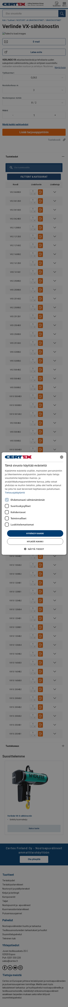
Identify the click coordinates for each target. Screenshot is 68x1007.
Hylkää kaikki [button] (35, 541)
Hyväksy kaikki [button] (35, 533)
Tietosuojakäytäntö (15, 492)
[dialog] (34, 503)
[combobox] (61, 457)
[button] (34, 549)
